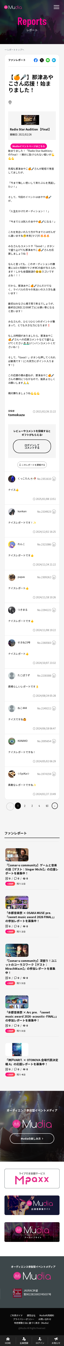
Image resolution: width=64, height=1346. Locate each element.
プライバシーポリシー (23, 1319)
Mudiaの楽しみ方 (31, 1138)
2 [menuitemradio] (24, 805)
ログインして (32, 446)
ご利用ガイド (16, 1315)
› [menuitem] (54, 806)
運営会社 (31, 1315)
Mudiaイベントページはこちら (28, 146)
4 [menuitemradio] (39, 805)
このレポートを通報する (33, 464)
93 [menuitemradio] (47, 805)
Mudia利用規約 (46, 1315)
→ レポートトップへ (14, 49)
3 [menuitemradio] (32, 805)
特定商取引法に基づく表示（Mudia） (32, 1322)
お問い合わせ (44, 1319)
